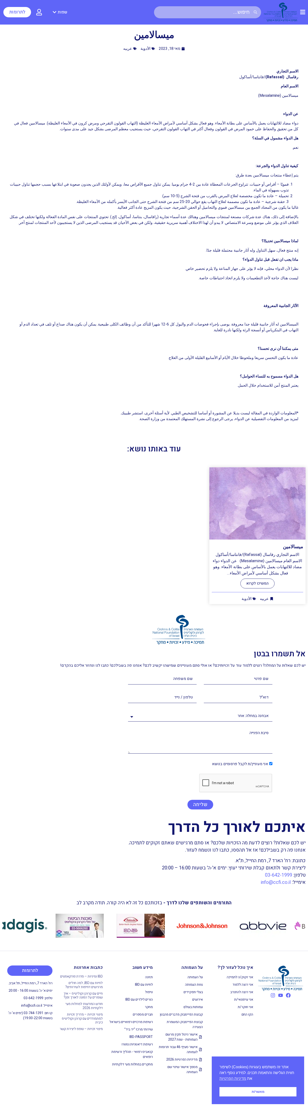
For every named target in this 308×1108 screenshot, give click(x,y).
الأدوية (145, 49)
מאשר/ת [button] (258, 1092)
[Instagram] (273, 995)
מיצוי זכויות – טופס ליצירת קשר (81, 1028)
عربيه (127, 49)
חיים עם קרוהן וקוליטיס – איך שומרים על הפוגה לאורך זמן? (83, 995)
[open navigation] (303, 12)
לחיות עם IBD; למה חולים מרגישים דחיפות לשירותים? (84, 985)
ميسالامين (293, 546)
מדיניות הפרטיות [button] (232, 1078)
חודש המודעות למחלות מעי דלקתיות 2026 (84, 1005)
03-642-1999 (278, 875)
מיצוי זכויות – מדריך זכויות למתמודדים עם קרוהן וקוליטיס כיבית (82, 1018)
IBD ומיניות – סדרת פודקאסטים (81, 976)
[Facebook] (288, 995)
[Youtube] (280, 995)
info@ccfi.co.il (276, 882)
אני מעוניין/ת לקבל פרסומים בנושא (240, 764)
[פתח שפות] (54, 12)
